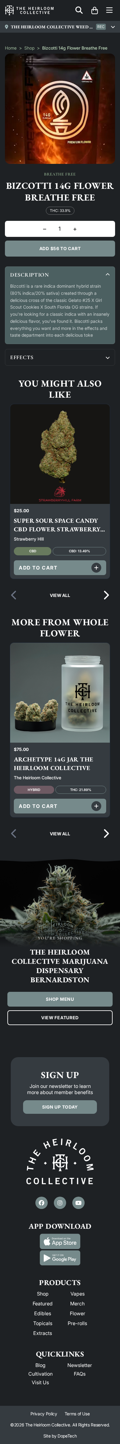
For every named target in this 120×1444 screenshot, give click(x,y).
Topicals (42, 1323)
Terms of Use (77, 1413)
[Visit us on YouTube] (78, 1203)
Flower (77, 1313)
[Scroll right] (106, 595)
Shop (29, 48)
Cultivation (40, 1374)
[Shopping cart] (94, 10)
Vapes (77, 1294)
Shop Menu (60, 999)
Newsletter (79, 1365)
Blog (40, 1365)
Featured (43, 1303)
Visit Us (40, 1382)
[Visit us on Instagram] (60, 1203)
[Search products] (79, 10)
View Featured (60, 1017)
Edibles (42, 1313)
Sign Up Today (60, 1106)
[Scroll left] (14, 595)
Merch (77, 1303)
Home (11, 48)
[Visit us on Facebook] (41, 1203)
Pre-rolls (77, 1323)
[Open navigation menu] (109, 10)
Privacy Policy (43, 1413)
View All (60, 595)
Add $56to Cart (60, 248)
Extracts (42, 1333)
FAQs (80, 1374)
